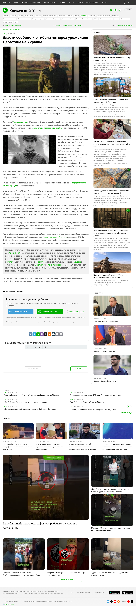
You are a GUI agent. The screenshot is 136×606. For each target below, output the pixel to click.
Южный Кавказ (7, 22)
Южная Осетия (125, 19)
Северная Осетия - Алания (84, 19)
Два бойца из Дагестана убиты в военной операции (25, 402)
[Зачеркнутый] (40, 347)
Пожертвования (99, 592)
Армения (38, 15)
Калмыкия (115, 15)
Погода (105, 2)
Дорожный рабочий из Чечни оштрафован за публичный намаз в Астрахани (17, 446)
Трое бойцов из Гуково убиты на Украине (87, 402)
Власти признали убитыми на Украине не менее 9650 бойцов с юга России (111, 276)
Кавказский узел (20, 122)
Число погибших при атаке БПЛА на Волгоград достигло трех (95, 395)
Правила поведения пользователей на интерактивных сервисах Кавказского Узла (47, 601)
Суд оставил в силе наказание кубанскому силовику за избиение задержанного (50, 446)
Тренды (24, 2)
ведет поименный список (55, 237)
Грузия (77, 15)
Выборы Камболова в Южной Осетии (68, 25)
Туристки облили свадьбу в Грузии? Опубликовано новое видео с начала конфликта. (22, 573)
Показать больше (68, 579)
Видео (80, 2)
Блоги (71, 2)
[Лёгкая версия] (124, 3)
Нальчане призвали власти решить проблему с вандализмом (112, 58)
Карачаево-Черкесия (9, 19)
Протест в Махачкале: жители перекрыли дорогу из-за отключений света (111, 529)
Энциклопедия (50, 2)
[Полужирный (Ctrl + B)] (27, 347)
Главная (5, 29)
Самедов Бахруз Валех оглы (105, 381)
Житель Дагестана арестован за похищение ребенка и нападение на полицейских (111, 191)
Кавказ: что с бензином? (13, 25)
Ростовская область (68, 19)
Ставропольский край (106, 19)
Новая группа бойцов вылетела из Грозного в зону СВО (93, 409)
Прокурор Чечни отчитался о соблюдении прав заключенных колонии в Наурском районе (111, 233)
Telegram (39, 262)
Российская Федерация (53, 19)
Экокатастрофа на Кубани (124, 25)
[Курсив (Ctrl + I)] (31, 347)
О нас (71, 592)
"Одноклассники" (54, 265)
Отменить (78, 368)
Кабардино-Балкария (103, 15)
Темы (15, 2)
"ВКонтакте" (39, 265)
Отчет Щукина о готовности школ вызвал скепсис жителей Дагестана (111, 100)
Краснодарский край (24, 19)
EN (132, 2)
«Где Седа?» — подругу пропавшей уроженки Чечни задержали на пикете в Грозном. (110, 490)
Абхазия (5, 15)
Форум (62, 2)
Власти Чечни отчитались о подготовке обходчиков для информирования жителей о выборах (112, 144)
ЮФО (16, 22)
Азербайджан (29, 15)
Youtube (77, 262)
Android (12, 253)
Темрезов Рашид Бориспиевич (106, 321)
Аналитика (35, 2)
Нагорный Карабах (38, 19)
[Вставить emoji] (45, 347)
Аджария (13, 15)
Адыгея (20, 15)
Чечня (117, 19)
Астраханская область (49, 15)
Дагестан (83, 15)
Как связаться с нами (83, 592)
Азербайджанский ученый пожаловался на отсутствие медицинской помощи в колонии (82, 446)
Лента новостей (15, 29)
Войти (129, 10)
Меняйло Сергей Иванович (105, 351)
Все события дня (126, 413)
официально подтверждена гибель (48, 128)
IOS (19, 253)
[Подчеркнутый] (35, 347)
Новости (6, 2)
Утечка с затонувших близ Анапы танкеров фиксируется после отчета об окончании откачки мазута (117, 446)
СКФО (95, 19)
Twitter (10, 262)
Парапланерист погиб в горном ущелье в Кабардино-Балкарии (30, 409)
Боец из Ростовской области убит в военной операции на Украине (31, 395)
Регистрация (33, 368)
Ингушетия (92, 15)
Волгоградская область (65, 15)
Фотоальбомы (92, 2)
